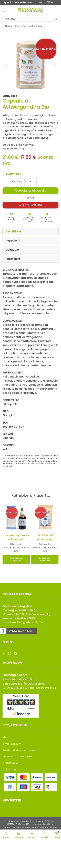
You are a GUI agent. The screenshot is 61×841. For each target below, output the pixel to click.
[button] (7, 530)
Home (8, 26)
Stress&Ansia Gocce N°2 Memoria (14, 535)
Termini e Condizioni (18, 680)
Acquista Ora (32, 205)
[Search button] (55, 18)
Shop (17, 26)
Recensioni (13, 259)
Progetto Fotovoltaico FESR (17, 670)
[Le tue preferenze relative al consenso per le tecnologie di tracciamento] (3, 631)
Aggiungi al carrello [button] (14, 554)
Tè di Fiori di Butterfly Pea (47, 533)
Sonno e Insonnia (32, 26)
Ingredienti (13, 240)
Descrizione (13, 231)
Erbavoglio (14, 539)
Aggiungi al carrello (32, 191)
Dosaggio (12, 249)
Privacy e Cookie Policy (41, 680)
